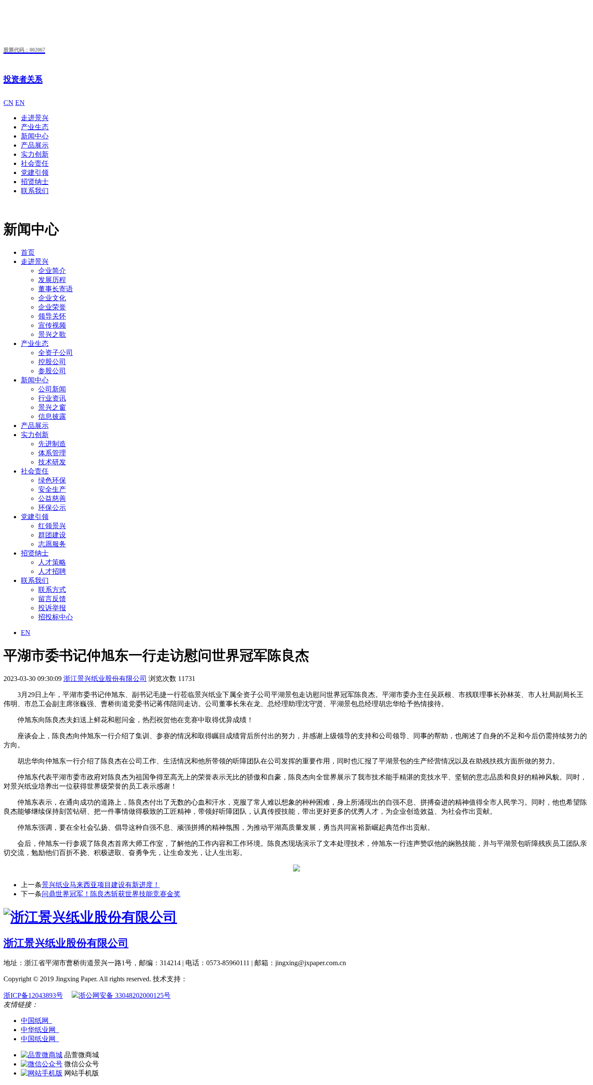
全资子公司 (55, 352)
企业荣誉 (52, 307)
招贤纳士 (35, 181)
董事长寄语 (55, 289)
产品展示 (35, 145)
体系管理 (52, 453)
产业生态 (35, 127)
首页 (28, 252)
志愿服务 (52, 544)
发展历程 (52, 279)
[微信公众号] (42, 1064)
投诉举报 (52, 608)
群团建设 (52, 535)
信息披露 (52, 416)
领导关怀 (52, 316)
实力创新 (35, 154)
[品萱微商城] (42, 1055)
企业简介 (52, 270)
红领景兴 (52, 525)
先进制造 (52, 443)
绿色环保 (52, 480)
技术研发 (52, 462)
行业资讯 (52, 398)
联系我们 (35, 190)
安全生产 (52, 489)
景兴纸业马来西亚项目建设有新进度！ (101, 884)
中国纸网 (36, 1020)
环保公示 (52, 507)
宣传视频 (52, 325)
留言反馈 (52, 598)
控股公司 (52, 361)
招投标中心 (55, 617)
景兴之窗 (52, 407)
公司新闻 (52, 389)
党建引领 (35, 172)
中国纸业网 (40, 1038)
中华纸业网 (40, 1029)
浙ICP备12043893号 (33, 995)
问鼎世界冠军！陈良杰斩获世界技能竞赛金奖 (111, 894)
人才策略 (52, 562)
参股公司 (52, 371)
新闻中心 (35, 136)
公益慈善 (52, 498)
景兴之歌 (52, 334)
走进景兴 (35, 118)
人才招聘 (52, 571)
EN (20, 102)
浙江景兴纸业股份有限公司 (105, 678)
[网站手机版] (42, 1073)
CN (8, 102)
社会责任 (35, 163)
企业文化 (52, 298)
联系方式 (52, 589)
